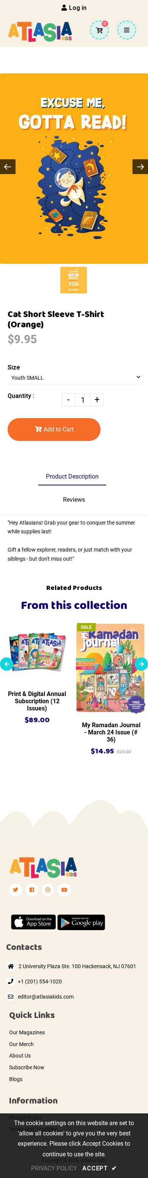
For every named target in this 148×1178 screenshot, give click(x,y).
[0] (96, 30)
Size (14, 367)
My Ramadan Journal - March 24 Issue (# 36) (111, 732)
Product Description (72, 476)
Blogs (15, 1079)
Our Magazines (27, 1032)
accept (99, 1168)
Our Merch (21, 1044)
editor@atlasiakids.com (46, 997)
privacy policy (54, 1168)
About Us (20, 1056)
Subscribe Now (26, 1067)
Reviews (74, 499)
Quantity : (21, 396)
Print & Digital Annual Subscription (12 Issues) (37, 701)
